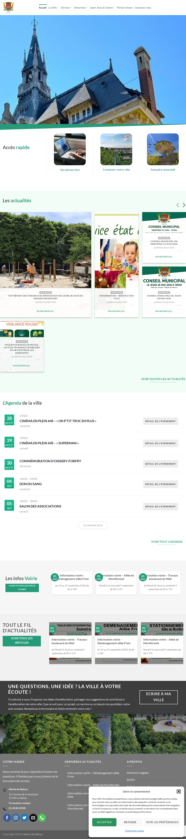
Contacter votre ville (116, 169)
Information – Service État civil (116, 297)
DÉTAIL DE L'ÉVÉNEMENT (160, 421)
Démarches (80, 7)
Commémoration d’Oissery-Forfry (50, 461)
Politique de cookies (134, 830)
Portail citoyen (125, 7)
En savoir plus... (45, 311)
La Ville (52, 7)
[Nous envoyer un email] (33, 818)
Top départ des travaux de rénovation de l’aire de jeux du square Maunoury (45, 297)
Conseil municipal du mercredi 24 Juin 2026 (164, 242)
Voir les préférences (162, 822)
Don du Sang (30, 484)
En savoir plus (93, 525)
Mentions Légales (138, 772)
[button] (179, 791)
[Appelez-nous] (42, 818)
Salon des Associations (40, 506)
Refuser (130, 822)
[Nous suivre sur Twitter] (25, 818)
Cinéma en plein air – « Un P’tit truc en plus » (58, 421)
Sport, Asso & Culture (101, 7)
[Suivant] (183, 205)
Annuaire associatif (163, 169)
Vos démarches (70, 169)
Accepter (104, 822)
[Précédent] (178, 205)
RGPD (131, 779)
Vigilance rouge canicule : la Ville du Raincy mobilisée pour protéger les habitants (22, 349)
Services (65, 7)
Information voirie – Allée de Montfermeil (116, 577)
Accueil (43, 7)
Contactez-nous (142, 7)
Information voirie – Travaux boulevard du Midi (160, 577)
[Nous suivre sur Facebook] (7, 818)
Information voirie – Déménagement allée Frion (72, 577)
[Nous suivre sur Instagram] (16, 818)
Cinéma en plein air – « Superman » (49, 443)
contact (24, 781)
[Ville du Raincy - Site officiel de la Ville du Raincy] (18, 7)
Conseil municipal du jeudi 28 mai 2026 (164, 297)
